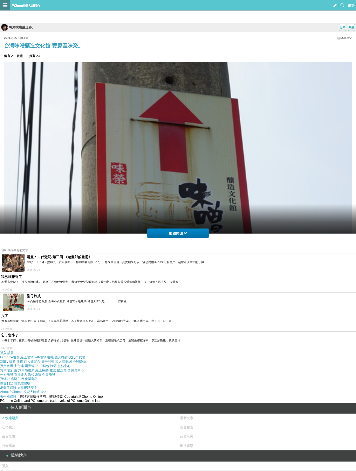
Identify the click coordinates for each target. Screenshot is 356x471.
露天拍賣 (61, 357)
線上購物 (27, 357)
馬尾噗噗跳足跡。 (22, 27)
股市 (19, 361)
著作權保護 (8, 396)
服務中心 (64, 366)
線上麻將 (42, 370)
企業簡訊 (48, 374)
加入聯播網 (63, 361)
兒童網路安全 (27, 387)
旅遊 (53, 366)
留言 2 (8, 56)
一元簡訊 (6, 374)
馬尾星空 (346, 38)
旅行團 (12, 370)
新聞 (3, 361)
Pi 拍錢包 (42, 366)
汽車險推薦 (26, 370)
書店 (50, 357)
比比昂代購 (77, 357)
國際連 (30, 366)
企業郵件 (31, 379)
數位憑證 (34, 374)
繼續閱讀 (176, 233)
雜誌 (52, 370)
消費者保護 (8, 387)
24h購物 (40, 357)
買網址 (5, 379)
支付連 (19, 366)
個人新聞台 (32, 361)
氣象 (12, 361)
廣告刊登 (47, 361)
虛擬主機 (17, 379)
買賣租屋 (6, 366)
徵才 (44, 392)
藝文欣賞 (8, 436)
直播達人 (20, 374)
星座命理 (63, 370)
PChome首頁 (10, 357)
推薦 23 (34, 56)
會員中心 (77, 370)
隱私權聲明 (22, 383)
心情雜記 (8, 427)
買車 (3, 370)
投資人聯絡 (31, 392)
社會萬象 (8, 446)
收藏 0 (21, 56)
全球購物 (79, 361)
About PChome (11, 392)
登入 (3, 353)
